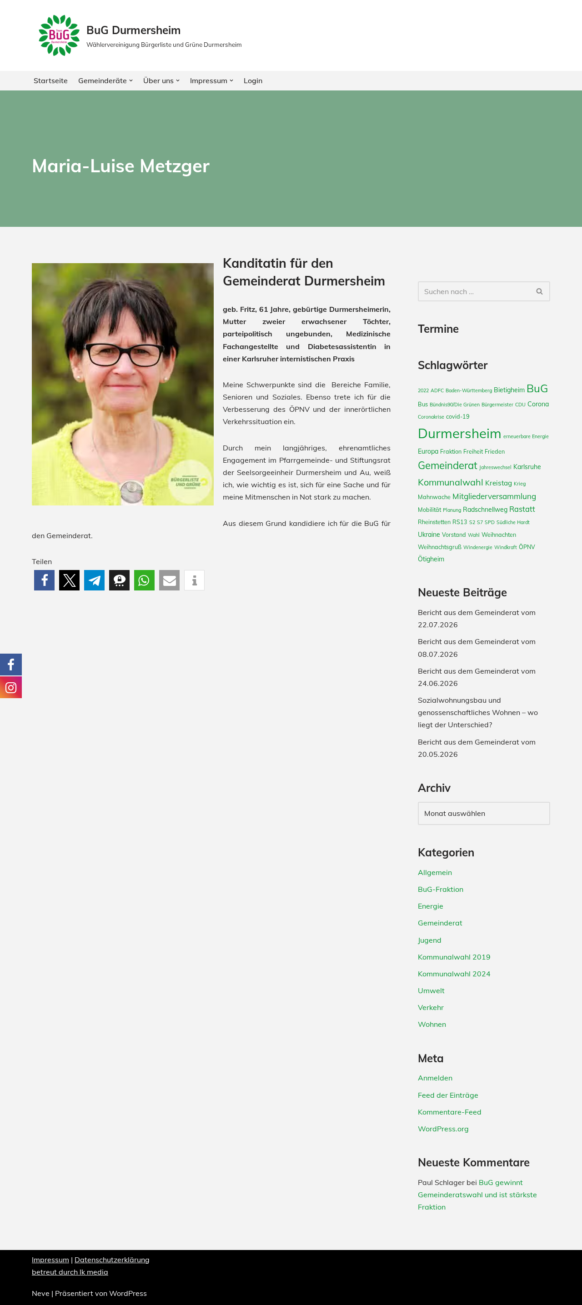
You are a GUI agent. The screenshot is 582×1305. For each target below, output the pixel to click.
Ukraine (429, 534)
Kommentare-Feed (450, 1111)
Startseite (51, 80)
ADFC (437, 390)
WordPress (128, 1293)
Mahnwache (434, 496)
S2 (472, 522)
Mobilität (429, 509)
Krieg (520, 483)
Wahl (474, 535)
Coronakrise (431, 417)
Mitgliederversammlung (494, 496)
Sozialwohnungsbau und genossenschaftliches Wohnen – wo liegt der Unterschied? (478, 712)
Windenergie (477, 547)
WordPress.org (443, 1128)
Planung (452, 510)
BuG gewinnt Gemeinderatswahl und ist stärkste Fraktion (477, 1194)
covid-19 (458, 416)
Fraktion (451, 451)
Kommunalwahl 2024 (454, 973)
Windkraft (505, 547)
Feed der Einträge (448, 1095)
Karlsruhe (527, 467)
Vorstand (454, 534)
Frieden (495, 451)
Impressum (50, 1259)
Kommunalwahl (450, 482)
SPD (490, 522)
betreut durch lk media (70, 1271)
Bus (423, 404)
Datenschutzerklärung (112, 1259)
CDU (520, 404)
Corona (538, 404)
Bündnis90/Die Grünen (455, 404)
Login (253, 80)
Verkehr (431, 1007)
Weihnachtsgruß (440, 546)
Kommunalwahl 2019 (454, 956)
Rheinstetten (434, 521)
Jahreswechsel (495, 467)
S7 (480, 522)
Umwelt (431, 990)
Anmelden (435, 1077)
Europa (428, 451)
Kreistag (498, 483)
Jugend (430, 940)
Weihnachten (499, 534)
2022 (423, 390)
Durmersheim (460, 433)
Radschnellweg (485, 509)
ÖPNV (527, 546)
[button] (131, 80)
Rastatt (522, 509)
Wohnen (432, 1024)
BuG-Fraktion (440, 889)
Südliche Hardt (513, 522)
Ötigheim (431, 559)
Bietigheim (509, 390)
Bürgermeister (497, 404)
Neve (41, 1293)
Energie (430, 905)
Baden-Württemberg (469, 390)
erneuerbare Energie (526, 436)
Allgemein (435, 872)
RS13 (459, 521)
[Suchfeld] (540, 291)
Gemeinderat (447, 465)
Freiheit (473, 451)
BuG (537, 388)
